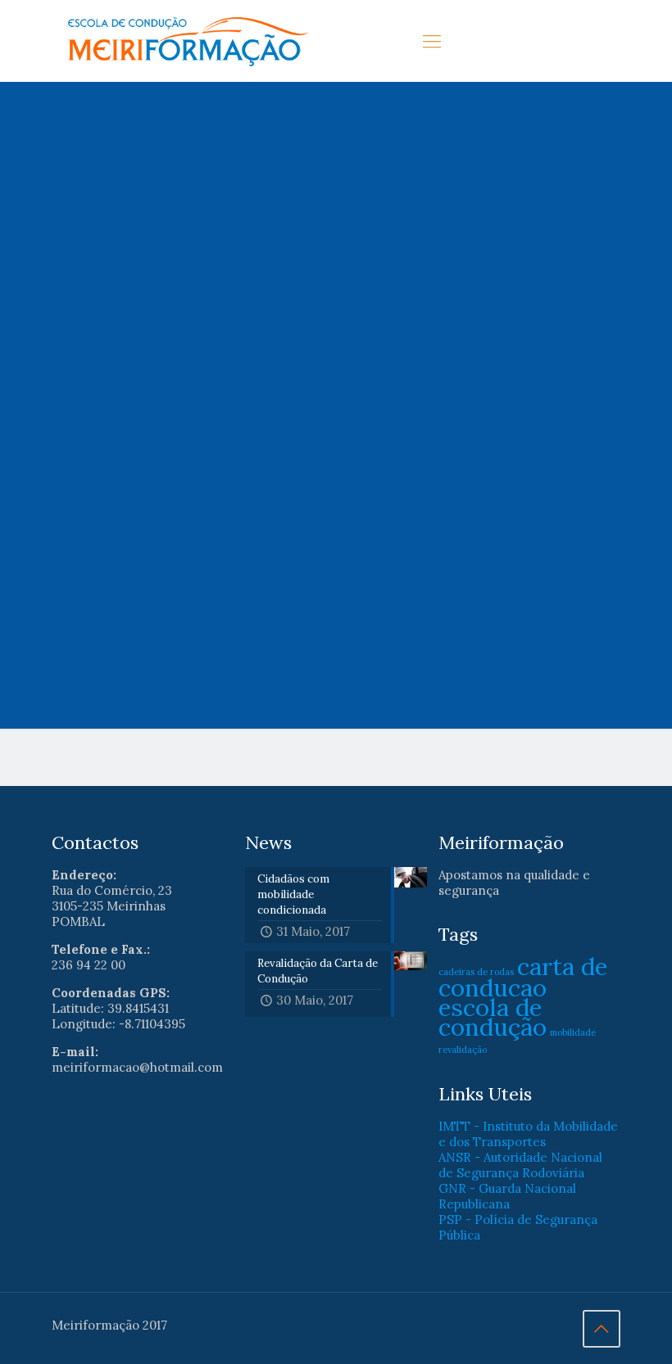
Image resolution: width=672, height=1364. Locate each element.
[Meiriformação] (189, 41)
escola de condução (492, 1016)
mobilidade (573, 1032)
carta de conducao (522, 977)
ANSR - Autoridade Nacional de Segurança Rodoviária (520, 1165)
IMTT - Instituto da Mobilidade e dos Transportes (528, 1133)
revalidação (462, 1049)
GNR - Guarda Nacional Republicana (507, 1196)
